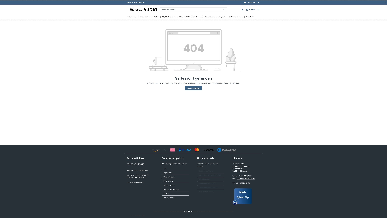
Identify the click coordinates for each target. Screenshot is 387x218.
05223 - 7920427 (135, 164)
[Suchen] (224, 9)
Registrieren (141, 2)
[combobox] (191, 9)
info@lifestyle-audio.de (246, 178)
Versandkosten (188, 211)
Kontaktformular (169, 198)
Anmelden (130, 2)
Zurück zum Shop (193, 88)
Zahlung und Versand (171, 189)
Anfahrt (166, 193)
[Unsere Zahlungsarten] (193, 149)
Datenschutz (168, 181)
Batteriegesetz (168, 185)
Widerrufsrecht (168, 177)
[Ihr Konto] (242, 10)
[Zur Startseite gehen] (143, 9)
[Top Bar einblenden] (258, 10)
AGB (165, 169)
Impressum (167, 173)
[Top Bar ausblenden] (385, 2)
